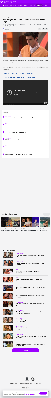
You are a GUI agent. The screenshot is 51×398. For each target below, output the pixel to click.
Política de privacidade (26, 383)
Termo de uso (37, 383)
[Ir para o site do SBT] (33, 379)
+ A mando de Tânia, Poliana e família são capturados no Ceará (19, 77)
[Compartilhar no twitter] (46, 29)
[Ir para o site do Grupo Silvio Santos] (23, 379)
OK (43, 393)
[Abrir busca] (46, 1)
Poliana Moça (6, 17)
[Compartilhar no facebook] (43, 29)
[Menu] (49, 1)
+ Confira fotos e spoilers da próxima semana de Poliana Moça (18, 73)
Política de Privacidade (29, 394)
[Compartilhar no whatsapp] (39, 29)
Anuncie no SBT (14, 383)
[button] (10, 225)
